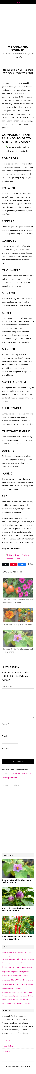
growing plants (18, 972)
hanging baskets (13, 975)
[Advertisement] (18, 23)
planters (30, 996)
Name (5, 724)
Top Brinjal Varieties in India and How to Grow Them (16, 909)
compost (25, 959)
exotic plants (26, 963)
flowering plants (12, 967)
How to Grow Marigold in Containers (17, 625)
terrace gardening (10, 1003)
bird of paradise (14, 956)
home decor (27, 975)
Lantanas (30, 980)
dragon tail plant (12, 963)
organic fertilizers (25, 992)
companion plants (15, 959)
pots (3, 999)
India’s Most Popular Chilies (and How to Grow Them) (17, 937)
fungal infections (7, 972)
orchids (14, 992)
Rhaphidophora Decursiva (11, 999)
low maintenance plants (14, 984)
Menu (18, 2)
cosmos (32, 959)
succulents (26, 999)
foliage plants (27, 968)
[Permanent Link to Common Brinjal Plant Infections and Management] (18, 632)
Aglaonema (10, 952)
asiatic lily (7, 956)
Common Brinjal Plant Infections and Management (16, 881)
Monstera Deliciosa (6, 992)
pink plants (14, 996)
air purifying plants (21, 952)
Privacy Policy (7, 1046)
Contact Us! (6, 1040)
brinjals (28, 956)
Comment (7, 686)
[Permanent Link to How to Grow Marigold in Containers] (18, 610)
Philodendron (6, 996)
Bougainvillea (22, 956)
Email (5, 736)
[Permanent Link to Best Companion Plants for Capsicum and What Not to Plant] (18, 580)
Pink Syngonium (23, 996)
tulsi (20, 1003)
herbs (21, 975)
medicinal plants (13, 988)
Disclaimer (6, 1051)
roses (20, 999)
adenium (4, 952)
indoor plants (19, 979)
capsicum (5, 959)
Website (5, 748)
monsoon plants (26, 989)
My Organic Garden (18, 48)
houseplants (6, 980)
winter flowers (26, 1003)
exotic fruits (19, 963)
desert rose (4, 963)
